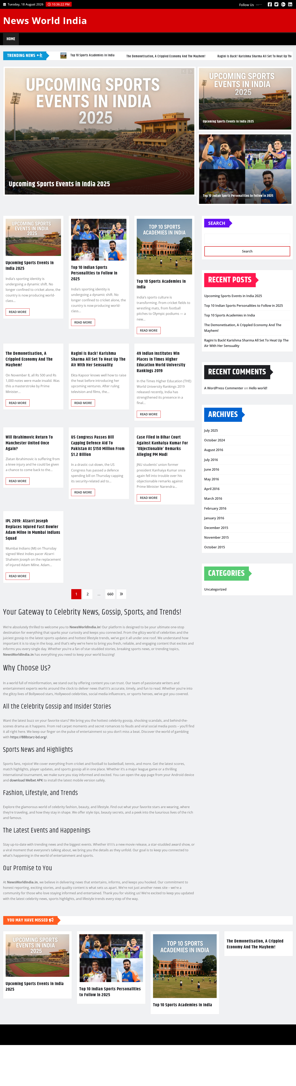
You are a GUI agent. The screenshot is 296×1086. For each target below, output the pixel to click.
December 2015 (216, 581)
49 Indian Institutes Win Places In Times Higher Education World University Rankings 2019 (161, 416)
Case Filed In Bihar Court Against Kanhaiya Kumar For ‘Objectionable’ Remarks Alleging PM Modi (162, 500)
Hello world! (258, 442)
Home (11, 39)
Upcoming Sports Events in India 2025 (228, 121)
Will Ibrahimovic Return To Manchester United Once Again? (29, 497)
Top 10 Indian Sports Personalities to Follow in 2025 (238, 195)
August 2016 (213, 504)
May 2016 (211, 533)
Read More (17, 366)
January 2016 (214, 572)
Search (216, 277)
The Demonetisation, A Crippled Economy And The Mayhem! (29, 413)
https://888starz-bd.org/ (28, 791)
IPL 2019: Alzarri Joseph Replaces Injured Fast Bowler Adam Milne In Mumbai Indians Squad (33, 584)
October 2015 (214, 601)
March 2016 (213, 552)
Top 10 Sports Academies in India (67, 247)
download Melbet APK (26, 834)
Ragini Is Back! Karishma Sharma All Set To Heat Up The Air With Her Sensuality (98, 413)
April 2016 (211, 543)
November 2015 (216, 591)
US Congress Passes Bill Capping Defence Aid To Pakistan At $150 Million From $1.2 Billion (98, 500)
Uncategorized (215, 643)
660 (110, 647)
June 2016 (211, 523)
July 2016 (211, 513)
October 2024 (214, 494)
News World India (45, 20)
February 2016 (215, 562)
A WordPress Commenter (223, 442)
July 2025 (211, 484)
